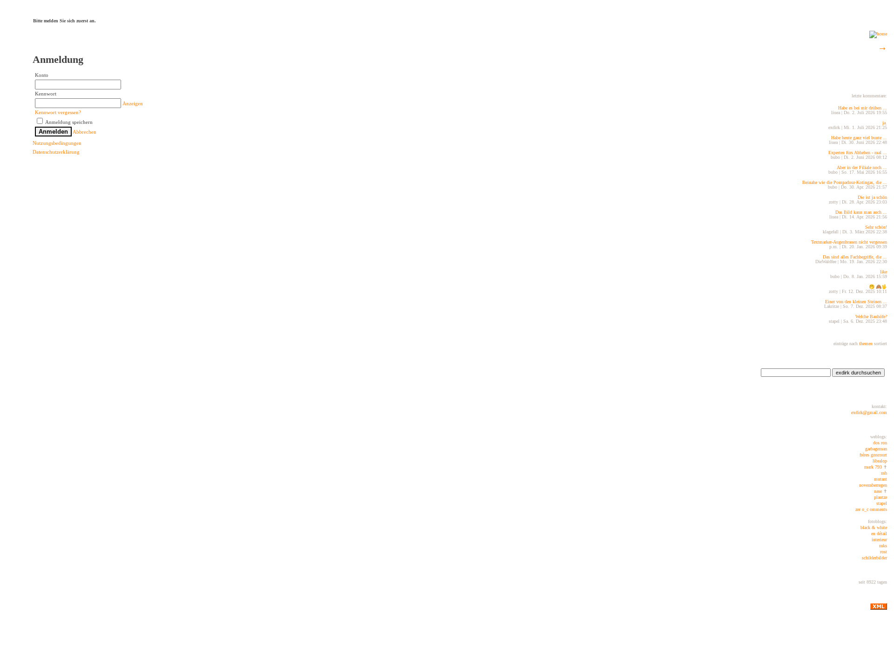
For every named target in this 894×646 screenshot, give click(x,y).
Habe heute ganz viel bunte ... (859, 137)
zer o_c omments (871, 509)
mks (883, 545)
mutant (880, 479)
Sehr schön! (876, 227)
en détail (879, 533)
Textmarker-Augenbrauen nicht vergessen (849, 242)
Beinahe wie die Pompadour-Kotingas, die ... (844, 182)
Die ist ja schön (872, 197)
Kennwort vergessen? (58, 112)
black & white (873, 527)
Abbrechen (84, 132)
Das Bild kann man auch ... (861, 212)
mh (884, 473)
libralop (880, 460)
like (883, 271)
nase (878, 491)
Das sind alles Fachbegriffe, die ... (855, 256)
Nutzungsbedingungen (57, 143)
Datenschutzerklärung (56, 152)
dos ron (880, 442)
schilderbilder (874, 557)
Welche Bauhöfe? (871, 316)
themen (865, 343)
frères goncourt (873, 454)
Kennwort (45, 93)
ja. (884, 122)
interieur (879, 539)
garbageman (876, 448)
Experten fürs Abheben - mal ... (857, 152)
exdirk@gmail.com (869, 412)
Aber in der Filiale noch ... (862, 167)
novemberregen (873, 485)
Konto (41, 75)
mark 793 (873, 466)
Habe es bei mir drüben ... (862, 107)
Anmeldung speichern (68, 122)
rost (883, 551)
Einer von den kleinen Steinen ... (856, 301)
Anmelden (53, 131)
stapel (881, 503)
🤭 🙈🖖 (878, 286)
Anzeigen (132, 103)
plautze (880, 497)
